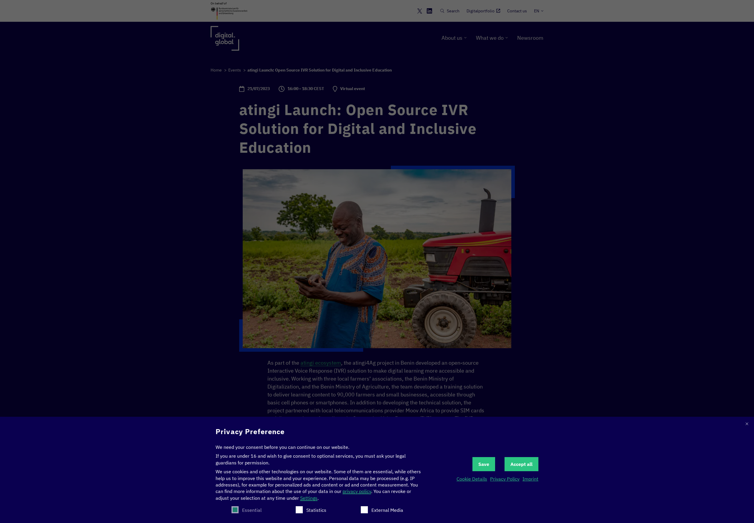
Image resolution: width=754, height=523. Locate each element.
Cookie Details (472, 479)
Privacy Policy (505, 479)
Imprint (530, 479)
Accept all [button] (521, 464)
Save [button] (483, 464)
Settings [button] (309, 498)
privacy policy (357, 491)
